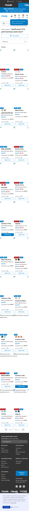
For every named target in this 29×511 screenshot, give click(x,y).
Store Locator (4, 463)
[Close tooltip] (27, 20)
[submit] (24, 441)
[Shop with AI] (11, 16)
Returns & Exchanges (20, 452)
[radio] (16, 72)
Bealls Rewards (4, 452)
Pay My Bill (18, 463)
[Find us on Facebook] (17, 486)
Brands (3, 465)
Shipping (18, 454)
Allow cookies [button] (6, 507)
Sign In (2, 448)
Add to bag (9, 235)
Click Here (12, 11)
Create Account (4, 450)
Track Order (18, 448)
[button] (15, 507)
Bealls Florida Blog (5, 480)
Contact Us (3, 478)
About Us (3, 474)
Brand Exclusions (5, 467)
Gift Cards (3, 461)
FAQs (17, 450)
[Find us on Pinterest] (24, 486)
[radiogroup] (17, 72)
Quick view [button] (9, 86)
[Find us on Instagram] (20, 486)
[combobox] (14, 42)
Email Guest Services (22, 473)
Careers (3, 476)
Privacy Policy (13, 502)
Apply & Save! (19, 461)
